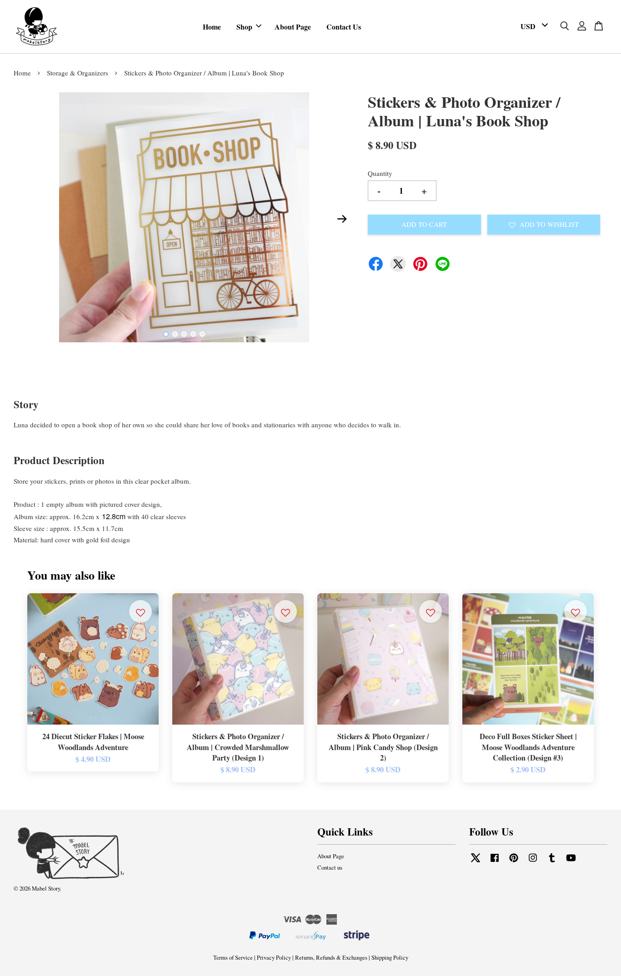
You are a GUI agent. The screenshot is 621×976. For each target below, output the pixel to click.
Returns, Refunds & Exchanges (331, 957)
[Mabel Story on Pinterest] (513, 862)
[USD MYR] (532, 27)
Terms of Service (233, 957)
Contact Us (343, 26)
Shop (244, 26)
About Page (293, 26)
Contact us (329, 867)
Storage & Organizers (77, 72)
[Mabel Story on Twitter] (475, 862)
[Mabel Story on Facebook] (494, 862)
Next (342, 219)
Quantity (380, 173)
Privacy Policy (274, 957)
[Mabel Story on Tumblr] (552, 862)
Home (212, 26)
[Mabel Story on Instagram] (532, 862)
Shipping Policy (389, 957)
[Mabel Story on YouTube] (571, 862)
